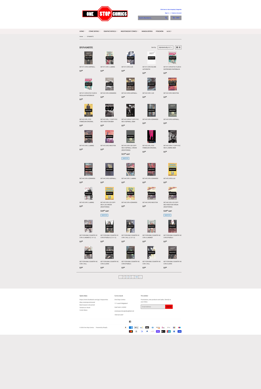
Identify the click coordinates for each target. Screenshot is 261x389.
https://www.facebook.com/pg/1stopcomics (94, 299)
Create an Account (176, 13)
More (169, 31)
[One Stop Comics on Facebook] (130, 322)
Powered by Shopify (101, 327)
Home (82, 31)
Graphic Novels (110, 31)
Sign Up (168, 307)
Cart (177, 18)
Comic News (83, 310)
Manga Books (147, 31)
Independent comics (129, 31)
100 (136, 277)
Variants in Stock (85, 307)
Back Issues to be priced (87, 305)
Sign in (167, 13)
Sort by (153, 47)
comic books (94, 31)
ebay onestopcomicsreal (87, 302)
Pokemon (159, 31)
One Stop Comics (89, 327)
